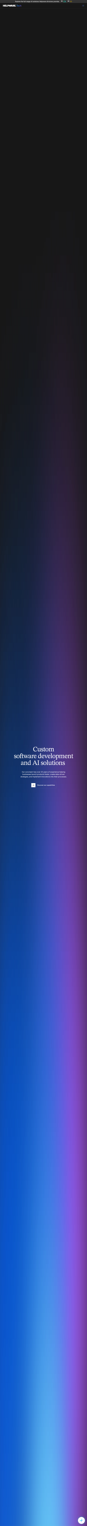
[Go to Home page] (12, 6)
